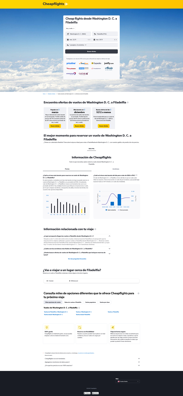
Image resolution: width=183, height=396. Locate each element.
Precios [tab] (67, 169)
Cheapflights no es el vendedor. (55, 359)
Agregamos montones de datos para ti (57, 362)
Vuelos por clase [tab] (105, 302)
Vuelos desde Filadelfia (83, 314)
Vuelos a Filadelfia (113, 312)
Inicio (44, 94)
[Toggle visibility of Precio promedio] (123, 210)
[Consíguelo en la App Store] (95, 393)
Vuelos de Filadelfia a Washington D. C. (56, 312)
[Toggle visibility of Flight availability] (111, 210)
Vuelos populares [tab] (90, 302)
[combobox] (70, 28)
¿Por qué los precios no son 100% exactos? (58, 365)
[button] (77, 40)
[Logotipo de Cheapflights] (53, 4)
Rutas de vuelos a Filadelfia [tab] (73, 302)
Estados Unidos (51, 94)
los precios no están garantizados (86, 353)
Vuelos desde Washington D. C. (53, 314)
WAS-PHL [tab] (91, 148)
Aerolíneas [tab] (116, 169)
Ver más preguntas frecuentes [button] (77, 259)
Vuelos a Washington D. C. (84, 312)
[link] (55, 126)
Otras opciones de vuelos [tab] (53, 302)
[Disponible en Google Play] (87, 393)
